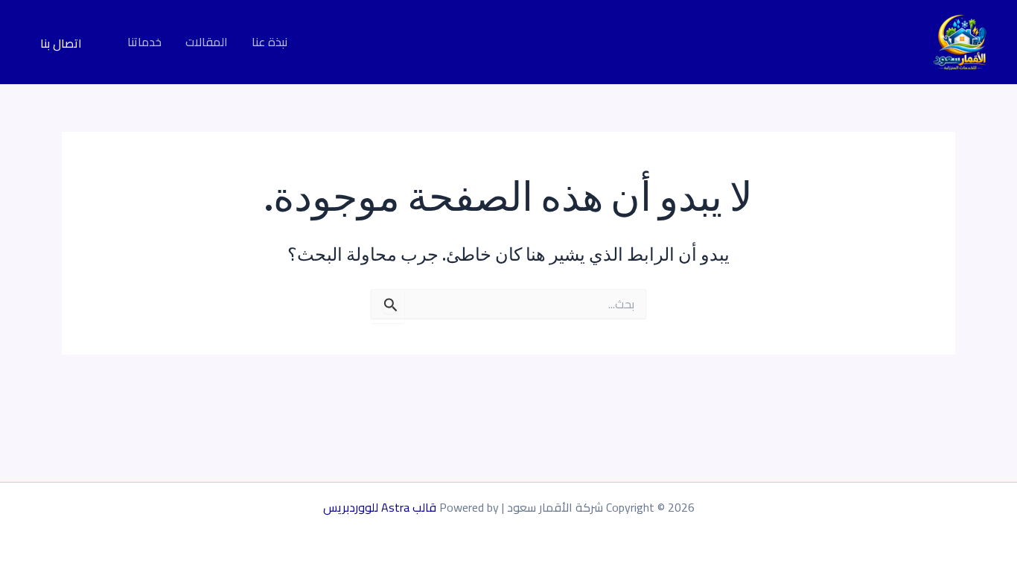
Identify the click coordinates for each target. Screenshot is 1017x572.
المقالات (206, 42)
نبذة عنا (269, 42)
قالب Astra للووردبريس (379, 507)
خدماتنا (144, 42)
